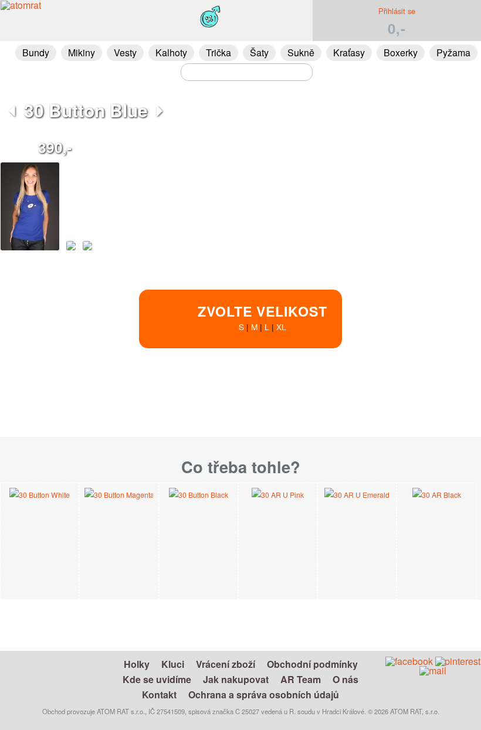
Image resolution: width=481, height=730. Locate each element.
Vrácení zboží (225, 664)
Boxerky (401, 52)
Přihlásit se (396, 10)
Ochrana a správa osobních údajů (263, 694)
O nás (345, 679)
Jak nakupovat (236, 679)
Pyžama (453, 52)
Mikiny (81, 52)
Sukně (300, 52)
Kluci (172, 664)
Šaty (259, 52)
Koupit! (425, 399)
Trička (218, 52)
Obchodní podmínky (312, 664)
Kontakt (159, 694)
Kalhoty (171, 52)
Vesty (125, 52)
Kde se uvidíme (157, 679)
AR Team (300, 679)
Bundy (35, 52)
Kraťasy (349, 52)
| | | (262, 316)
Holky (137, 664)
